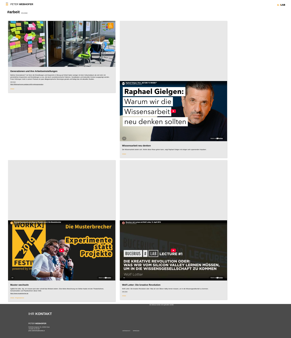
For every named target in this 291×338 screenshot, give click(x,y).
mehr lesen (13, 82)
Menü (7, 2)
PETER (21, 4)
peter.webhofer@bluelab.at (36, 330)
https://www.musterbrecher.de (19, 293)
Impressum (136, 330)
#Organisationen (19, 297)
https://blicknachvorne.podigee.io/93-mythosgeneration (26, 84)
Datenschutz (126, 330)
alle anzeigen (24, 12)
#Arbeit (12, 88)
